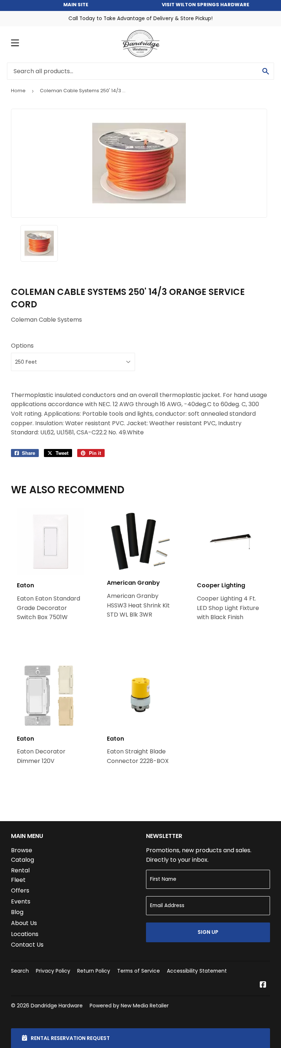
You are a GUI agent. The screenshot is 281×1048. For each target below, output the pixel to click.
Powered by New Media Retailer (129, 1005)
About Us (24, 923)
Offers (20, 890)
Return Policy (93, 970)
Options (22, 345)
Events (20, 901)
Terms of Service (138, 970)
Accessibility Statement (197, 970)
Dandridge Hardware (57, 1005)
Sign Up (208, 932)
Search (20, 970)
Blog (17, 912)
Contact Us (27, 944)
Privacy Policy (53, 970)
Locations (24, 934)
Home (18, 90)
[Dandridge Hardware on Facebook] (263, 985)
